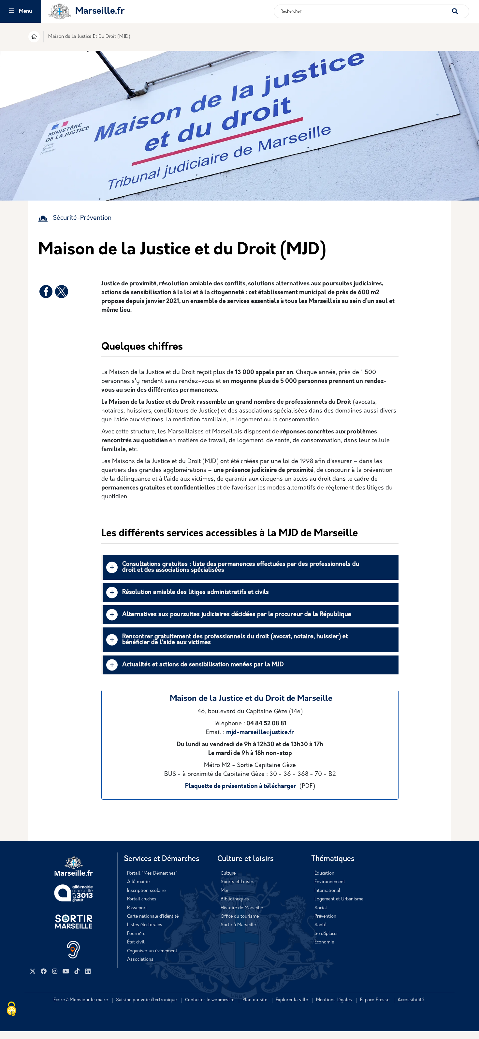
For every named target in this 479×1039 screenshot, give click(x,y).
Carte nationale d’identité (153, 916)
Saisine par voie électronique (146, 1000)
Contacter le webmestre (209, 1000)
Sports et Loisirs (237, 882)
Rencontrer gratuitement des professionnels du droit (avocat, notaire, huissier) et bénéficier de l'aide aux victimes (235, 640)
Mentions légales (334, 1000)
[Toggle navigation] (11, 11)
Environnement (329, 882)
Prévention (325, 916)
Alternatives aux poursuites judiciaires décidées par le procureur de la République (236, 615)
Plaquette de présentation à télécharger (240, 787)
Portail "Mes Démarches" (152, 873)
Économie (324, 942)
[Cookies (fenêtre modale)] (11, 1009)
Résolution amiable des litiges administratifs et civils (195, 592)
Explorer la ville (292, 1000)
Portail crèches (141, 899)
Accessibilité (411, 1000)
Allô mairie (138, 882)
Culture (228, 873)
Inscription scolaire (146, 891)
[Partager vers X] (61, 291)
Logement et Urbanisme (338, 899)
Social (320, 908)
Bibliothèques (235, 899)
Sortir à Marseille (238, 925)
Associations (140, 959)
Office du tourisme (240, 916)
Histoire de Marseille (242, 908)
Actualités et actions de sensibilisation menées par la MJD (203, 665)
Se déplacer (326, 934)
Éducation (324, 873)
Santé (320, 925)
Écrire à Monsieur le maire (80, 1000)
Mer (224, 891)
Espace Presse (374, 1000)
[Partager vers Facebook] (45, 291)
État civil (135, 942)
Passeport (137, 908)
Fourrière (136, 934)
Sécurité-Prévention (82, 218)
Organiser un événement (152, 951)
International (327, 891)
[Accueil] (34, 37)
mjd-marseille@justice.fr (260, 733)
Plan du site (254, 1000)
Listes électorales (144, 925)
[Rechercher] (460, 8)
